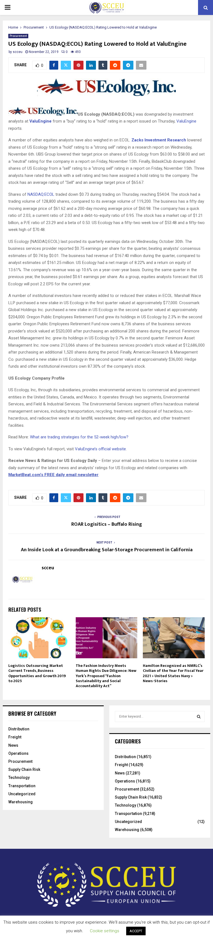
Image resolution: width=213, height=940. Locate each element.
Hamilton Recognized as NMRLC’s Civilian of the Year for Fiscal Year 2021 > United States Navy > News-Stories (173, 673)
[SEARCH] (199, 716)
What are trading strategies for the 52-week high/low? (79, 437)
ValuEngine (40, 121)
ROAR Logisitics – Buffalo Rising (106, 524)
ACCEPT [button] (136, 931)
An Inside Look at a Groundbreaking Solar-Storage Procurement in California (106, 550)
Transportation (22, 786)
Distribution (18, 729)
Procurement (18, 35)
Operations (18, 753)
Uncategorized (22, 794)
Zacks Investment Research (158, 140)
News (13, 745)
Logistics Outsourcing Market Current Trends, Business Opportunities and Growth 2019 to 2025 (37, 673)
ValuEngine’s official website (100, 448)
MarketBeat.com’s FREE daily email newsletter (53, 474)
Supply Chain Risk (24, 769)
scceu (17, 52)
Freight (14, 737)
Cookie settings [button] (104, 930)
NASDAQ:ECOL (40, 194)
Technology (19, 777)
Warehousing (20, 802)
